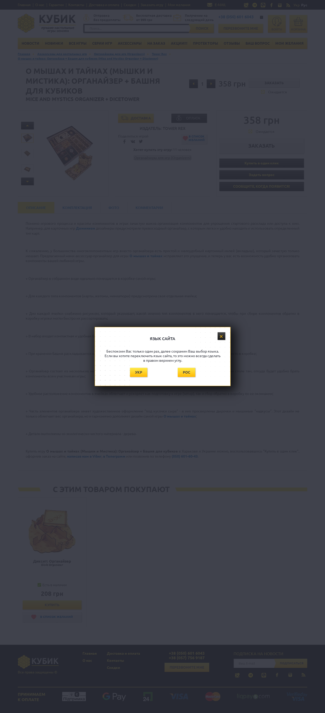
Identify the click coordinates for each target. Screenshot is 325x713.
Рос (186, 372)
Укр (138, 372)
